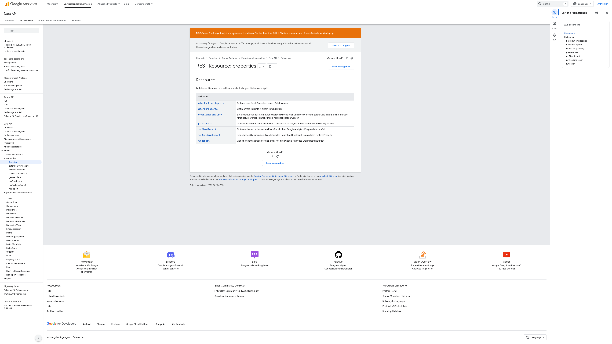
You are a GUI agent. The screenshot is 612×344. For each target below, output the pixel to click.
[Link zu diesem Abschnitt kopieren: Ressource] (218, 80)
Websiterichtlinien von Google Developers (238, 179)
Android (87, 324)
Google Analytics (229, 58)
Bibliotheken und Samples (52, 20)
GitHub (276, 33)
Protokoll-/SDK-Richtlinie (394, 306)
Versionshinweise (55, 301)
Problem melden (55, 311)
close (607, 13)
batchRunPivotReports (210, 103)
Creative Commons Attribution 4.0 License (273, 176)
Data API (10, 14)
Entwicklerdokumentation (78, 3)
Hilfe (49, 291)
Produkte (213, 58)
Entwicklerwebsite (56, 296)
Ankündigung (327, 33)
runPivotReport (206, 129)
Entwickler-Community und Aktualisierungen (237, 291)
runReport (203, 140)
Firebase (115, 324)
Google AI (160, 324)
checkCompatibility (209, 114)
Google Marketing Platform (396, 296)
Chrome (101, 324)
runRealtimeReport (208, 134)
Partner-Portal (389, 291)
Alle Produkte (178, 324)
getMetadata (204, 123)
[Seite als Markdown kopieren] (270, 66)
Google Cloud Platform (137, 324)
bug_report (597, 13)
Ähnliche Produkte (107, 3)
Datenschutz (79, 337)
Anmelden (602, 4)
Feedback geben (341, 66)
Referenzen (26, 20)
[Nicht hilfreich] (352, 58)
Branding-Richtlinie (391, 311)
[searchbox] (21, 30)
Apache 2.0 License (328, 176)
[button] (21, 101)
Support (76, 20)
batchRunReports (207, 108)
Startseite (200, 58)
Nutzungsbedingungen (393, 301)
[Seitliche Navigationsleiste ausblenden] (38, 338)
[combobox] (552, 4)
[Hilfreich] (347, 58)
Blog (126, 3)
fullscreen (602, 13)
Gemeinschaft (142, 3)
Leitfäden (9, 20)
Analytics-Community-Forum (229, 296)
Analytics (30, 4)
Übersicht (52, 3)
